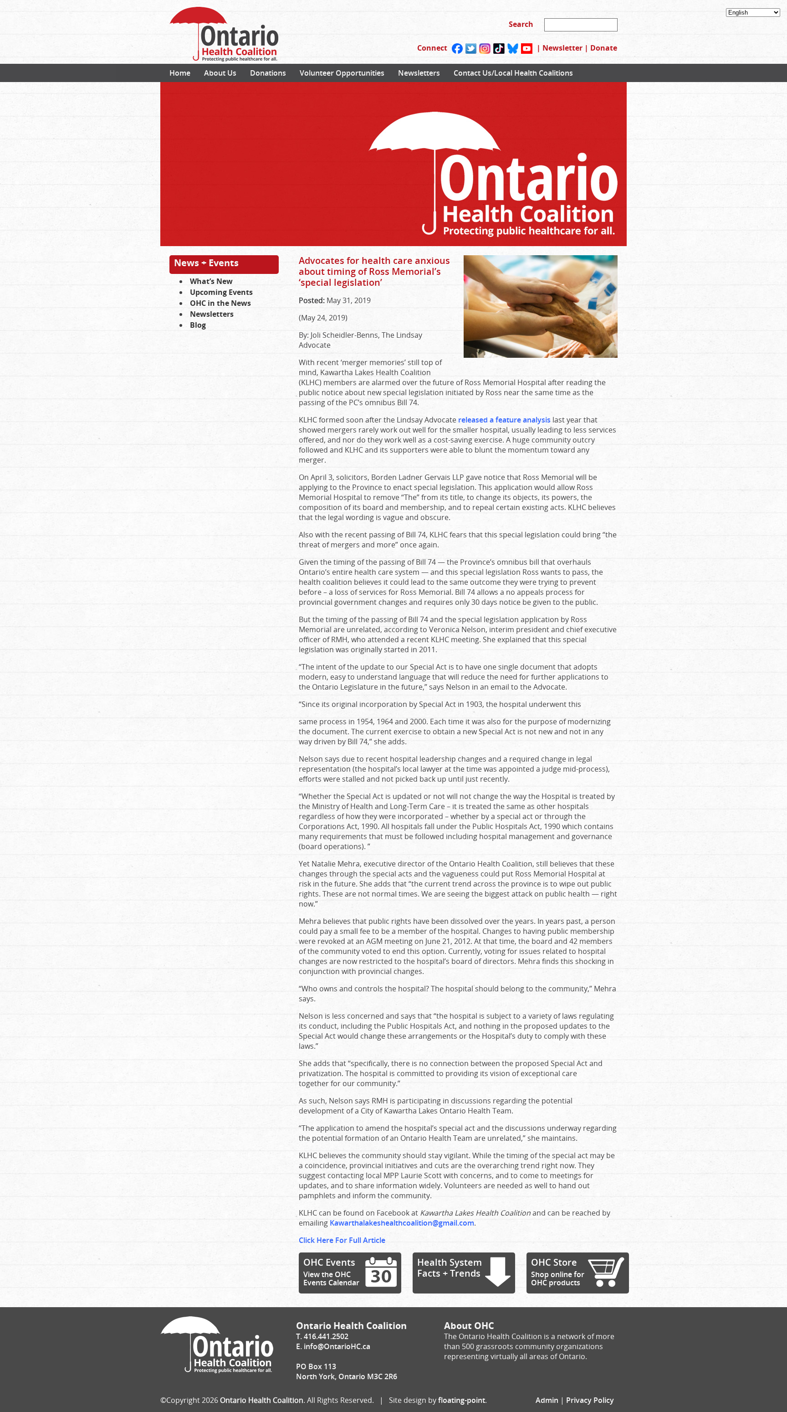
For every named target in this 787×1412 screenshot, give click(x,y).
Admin (547, 1400)
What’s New (211, 281)
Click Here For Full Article (342, 1240)
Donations (268, 73)
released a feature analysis (504, 420)
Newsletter (562, 47)
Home (179, 73)
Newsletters (419, 73)
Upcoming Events (221, 292)
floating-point (461, 1400)
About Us (220, 73)
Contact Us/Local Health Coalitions (513, 73)
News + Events (206, 263)
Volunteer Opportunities (342, 73)
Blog (198, 325)
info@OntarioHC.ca (337, 1346)
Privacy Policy (590, 1400)
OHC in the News (220, 303)
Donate (603, 47)
